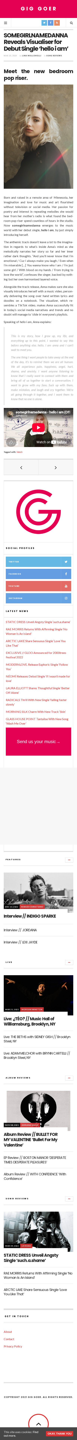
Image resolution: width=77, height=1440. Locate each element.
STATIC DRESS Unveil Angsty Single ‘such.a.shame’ (38, 622)
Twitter (14, 561)
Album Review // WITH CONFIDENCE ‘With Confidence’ (35, 1176)
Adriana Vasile (30, 1125)
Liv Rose (26, 1246)
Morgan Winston (32, 1009)
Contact (9, 1339)
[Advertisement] (38, 806)
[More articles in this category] (69, 860)
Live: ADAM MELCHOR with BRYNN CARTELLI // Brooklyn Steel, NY (37, 1055)
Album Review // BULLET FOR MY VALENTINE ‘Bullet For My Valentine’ (31, 1140)
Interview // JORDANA (20, 930)
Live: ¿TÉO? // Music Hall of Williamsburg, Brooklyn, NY (29, 1021)
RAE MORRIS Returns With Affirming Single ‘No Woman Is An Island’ (38, 1275)
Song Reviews (54, 56)
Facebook (15, 574)
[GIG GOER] (38, 9)
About (8, 1331)
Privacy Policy (13, 1346)
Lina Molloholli (31, 56)
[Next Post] (55, 467)
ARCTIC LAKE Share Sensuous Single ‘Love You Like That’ (35, 1291)
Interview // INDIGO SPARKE (30, 916)
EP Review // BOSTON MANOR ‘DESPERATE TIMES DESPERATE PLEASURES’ (35, 1159)
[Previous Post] (21, 467)
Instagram (15, 598)
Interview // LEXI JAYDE (20, 942)
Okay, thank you (60, 1433)
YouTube (14, 586)
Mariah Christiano (32, 907)
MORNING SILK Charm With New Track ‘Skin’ (36, 711)
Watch (19, 452)
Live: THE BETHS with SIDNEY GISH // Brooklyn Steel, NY (37, 1039)
